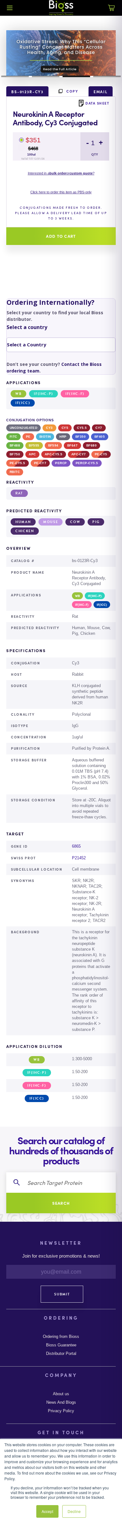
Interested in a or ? (61, 173)
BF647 (72, 445)
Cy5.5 (82, 427)
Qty (94, 154)
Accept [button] (47, 1511)
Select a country (27, 327)
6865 (76, 846)
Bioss (61, 8)
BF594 (53, 445)
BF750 (15, 454)
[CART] (111, 11)
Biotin (45, 436)
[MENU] (10, 8)
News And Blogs (61, 1402)
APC (32, 454)
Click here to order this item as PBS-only (61, 192)
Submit (62, 1294)
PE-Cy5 (101, 454)
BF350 (80, 436)
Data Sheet (97, 102)
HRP (62, 436)
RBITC (15, 472)
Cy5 (65, 427)
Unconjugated (23, 427)
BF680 (91, 445)
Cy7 (98, 427)
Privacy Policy (61, 1411)
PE (28, 436)
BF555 (34, 445)
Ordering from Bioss (61, 1336)
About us (61, 1394)
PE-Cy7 (40, 463)
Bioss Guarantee (61, 1345)
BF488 (15, 445)
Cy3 (49, 427)
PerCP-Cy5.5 (87, 463)
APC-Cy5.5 (54, 454)
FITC (13, 436)
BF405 (99, 436)
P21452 (79, 858)
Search (61, 1203)
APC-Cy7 (78, 454)
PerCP (61, 463)
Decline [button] (74, 1511)
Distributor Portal (61, 1353)
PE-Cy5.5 (17, 463)
